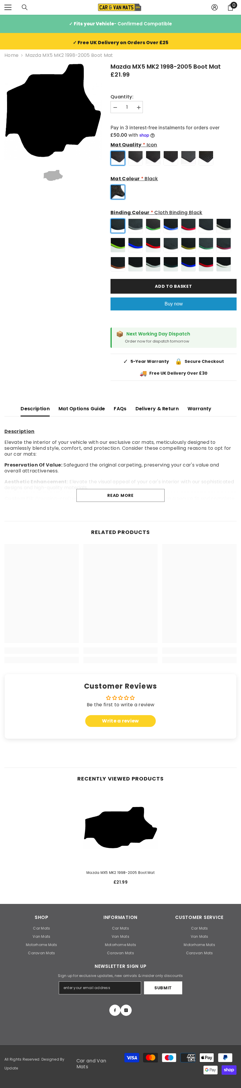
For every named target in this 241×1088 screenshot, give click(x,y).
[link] (41, 650)
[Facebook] (114, 1010)
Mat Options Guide (81, 408)
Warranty (200, 408)
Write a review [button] (120, 720)
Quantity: (122, 97)
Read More (120, 495)
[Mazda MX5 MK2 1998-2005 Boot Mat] (120, 828)
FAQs (120, 408)
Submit (163, 988)
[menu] (7, 7)
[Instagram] (126, 1010)
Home (11, 55)
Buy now (174, 303)
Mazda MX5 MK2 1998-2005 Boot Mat (120, 872)
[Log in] (214, 7)
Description (35, 408)
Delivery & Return (157, 408)
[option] (53, 111)
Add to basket (173, 286)
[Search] (24, 7)
